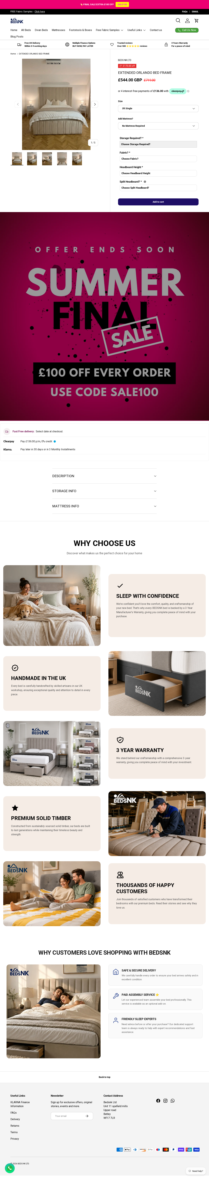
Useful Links (135, 30)
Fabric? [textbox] (125, 152)
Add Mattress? (125, 118)
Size (120, 101)
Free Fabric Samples (108, 30)
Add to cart (158, 202)
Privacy (14, 1138)
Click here (40, 11)
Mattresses (58, 30)
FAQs (184, 11)
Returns (14, 1125)
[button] (196, 20)
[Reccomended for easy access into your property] (145, 181)
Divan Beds (41, 30)
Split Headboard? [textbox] (153, 181)
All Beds (26, 30)
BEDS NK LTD (124, 60)
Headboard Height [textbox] (131, 167)
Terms (14, 1132)
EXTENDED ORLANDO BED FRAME (34, 54)
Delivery (15, 1119)
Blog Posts (16, 36)
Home (13, 30)
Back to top (104, 1077)
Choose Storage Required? (135, 144)
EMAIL (195, 11)
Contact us (156, 30)
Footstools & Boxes (80, 30)
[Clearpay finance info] (54, 441)
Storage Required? (131, 138)
